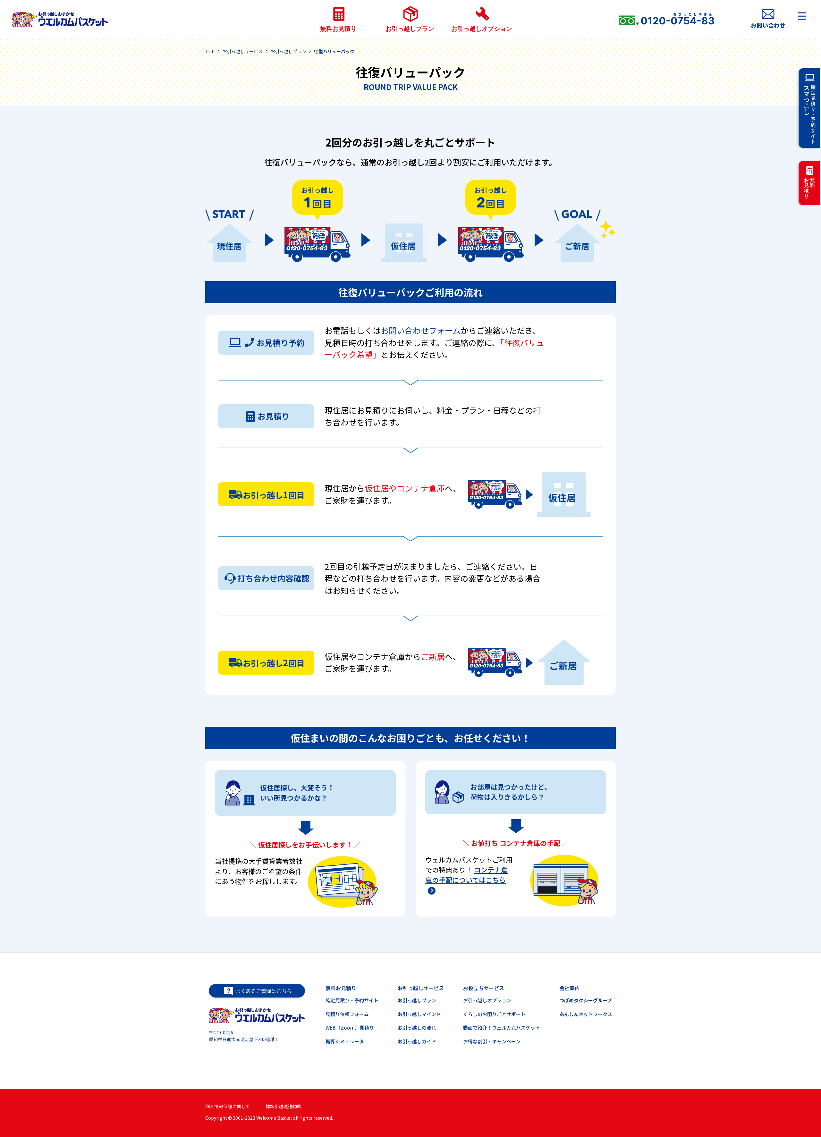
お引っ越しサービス (242, 51)
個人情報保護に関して (227, 1106)
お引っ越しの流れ (417, 1027)
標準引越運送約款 (283, 1106)
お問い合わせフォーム (421, 330)
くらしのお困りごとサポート (494, 1014)
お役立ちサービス (483, 988)
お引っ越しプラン (288, 51)
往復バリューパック (334, 51)
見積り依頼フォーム (347, 1014)
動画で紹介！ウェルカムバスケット (501, 1027)
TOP (210, 51)
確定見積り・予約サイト (352, 1000)
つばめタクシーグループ (585, 1000)
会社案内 (569, 988)
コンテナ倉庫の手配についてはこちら (466, 875)
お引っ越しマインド (419, 1014)
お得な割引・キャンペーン (492, 1041)
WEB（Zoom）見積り (350, 1027)
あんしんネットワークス (585, 1014)
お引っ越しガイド (417, 1041)
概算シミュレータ (345, 1041)
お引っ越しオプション (487, 1000)
